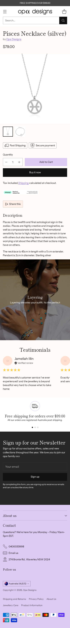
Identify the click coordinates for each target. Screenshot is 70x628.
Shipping (23, 183)
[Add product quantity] (19, 162)
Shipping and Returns (14, 599)
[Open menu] (4, 11)
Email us (13, 553)
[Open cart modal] (64, 11)
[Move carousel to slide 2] (35, 427)
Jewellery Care (10, 605)
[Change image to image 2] (20, 132)
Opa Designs (13, 39)
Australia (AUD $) (17, 583)
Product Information (32, 605)
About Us (51, 599)
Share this (15, 204)
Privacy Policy (36, 599)
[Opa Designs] (35, 11)
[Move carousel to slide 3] (37, 427)
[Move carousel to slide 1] (32, 427)
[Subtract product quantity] (6, 162)
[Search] (63, 20)
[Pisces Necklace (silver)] (35, 89)
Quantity (8, 154)
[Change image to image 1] (8, 132)
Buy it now (35, 172)
